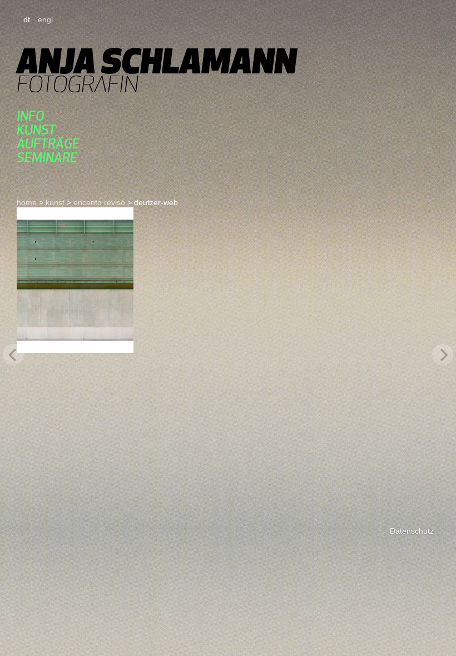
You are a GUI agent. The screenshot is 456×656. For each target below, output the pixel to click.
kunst (36, 129)
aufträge (48, 143)
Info (30, 116)
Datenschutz (412, 530)
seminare (47, 157)
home (27, 202)
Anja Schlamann (156, 61)
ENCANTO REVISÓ (99, 202)
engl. (46, 19)
